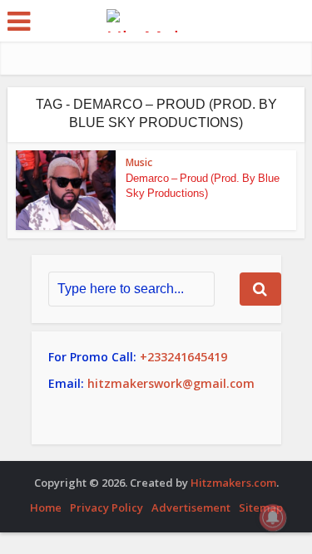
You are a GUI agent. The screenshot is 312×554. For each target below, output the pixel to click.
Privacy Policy (106, 507)
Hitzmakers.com (233, 482)
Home (46, 507)
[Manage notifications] (273, 517)
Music (139, 162)
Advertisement (190, 507)
